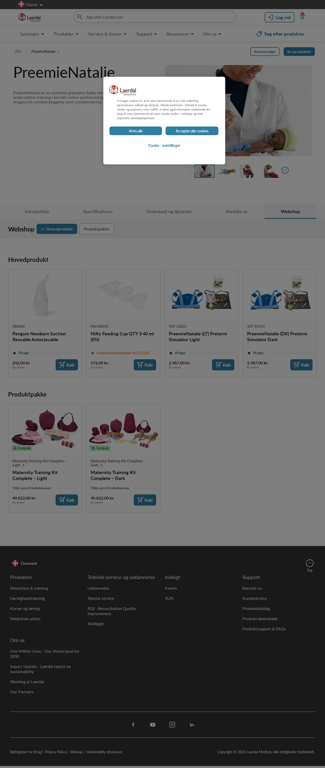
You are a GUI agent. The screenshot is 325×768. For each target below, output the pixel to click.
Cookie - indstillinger (164, 145)
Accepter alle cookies (192, 131)
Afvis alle (136, 131)
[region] (164, 120)
